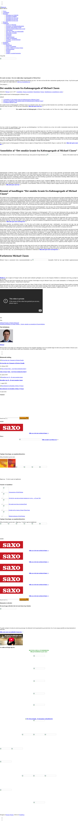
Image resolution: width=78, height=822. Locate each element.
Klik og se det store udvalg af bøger (38, 433)
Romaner (8, 50)
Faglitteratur (6, 23)
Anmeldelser (6, 12)
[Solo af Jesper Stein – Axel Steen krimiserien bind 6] (13, 368)
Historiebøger (9, 30)
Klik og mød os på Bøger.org (49, 439)
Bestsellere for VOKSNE (12, 15)
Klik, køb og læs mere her (35, 106)
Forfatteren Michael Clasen (10, 102)
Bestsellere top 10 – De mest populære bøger (11, 380)
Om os (4, 11)
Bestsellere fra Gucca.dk (12, 19)
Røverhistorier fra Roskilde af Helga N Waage (12, 388)
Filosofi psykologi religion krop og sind (15, 28)
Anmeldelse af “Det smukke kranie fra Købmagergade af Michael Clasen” (21, 99)
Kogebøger (5, 42)
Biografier (5, 22)
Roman (42, 91)
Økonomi (8, 41)
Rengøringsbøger (10, 37)
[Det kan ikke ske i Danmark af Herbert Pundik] (12, 360)
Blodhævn (2, 277)
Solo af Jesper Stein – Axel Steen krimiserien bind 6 (13, 371)
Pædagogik (9, 34)
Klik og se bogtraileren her (23, 82)
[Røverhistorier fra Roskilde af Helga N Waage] (11, 385)
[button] (3, 8)
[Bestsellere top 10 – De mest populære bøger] (11, 377)
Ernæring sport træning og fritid (13, 27)
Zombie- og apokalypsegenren (13, 53)
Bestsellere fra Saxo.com (12, 20)
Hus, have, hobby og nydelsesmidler (15, 31)
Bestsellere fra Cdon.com (12, 18)
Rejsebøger (9, 35)
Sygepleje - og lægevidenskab (13, 39)
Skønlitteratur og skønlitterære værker (54, 91)
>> (48, 433)
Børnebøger (9, 45)
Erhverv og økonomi (11, 24)
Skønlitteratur (6, 43)
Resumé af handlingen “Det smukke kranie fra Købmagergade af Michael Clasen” (23, 101)
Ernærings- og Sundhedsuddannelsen (15, 26)
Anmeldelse (19, 91)
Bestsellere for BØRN (11, 16)
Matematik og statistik (11, 33)
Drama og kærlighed (11, 46)
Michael (8, 91)
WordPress (21, 814)
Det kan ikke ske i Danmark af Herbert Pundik (12, 363)
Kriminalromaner (10, 49)
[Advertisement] (11, 407)
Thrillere (8, 52)
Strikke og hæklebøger (11, 38)
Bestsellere (5, 13)
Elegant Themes (10, 814)
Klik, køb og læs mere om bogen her (15, 221)
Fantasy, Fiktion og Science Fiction (14, 47)
